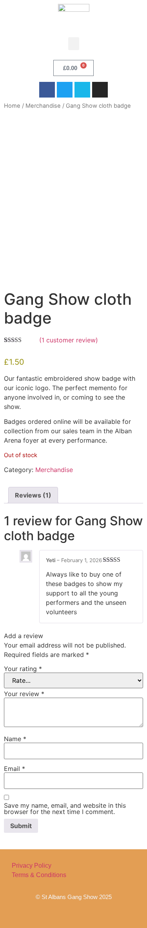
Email (14, 768)
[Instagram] (100, 90)
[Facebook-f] (49, 912)
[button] (73, 43)
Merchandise (43, 105)
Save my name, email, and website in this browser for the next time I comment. (65, 808)
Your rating (23, 669)
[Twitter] (65, 90)
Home (12, 105)
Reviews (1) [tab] (33, 495)
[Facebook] (47, 90)
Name (15, 739)
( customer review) (68, 340)
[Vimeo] (82, 90)
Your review (24, 694)
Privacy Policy (31, 865)
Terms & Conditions (39, 875)
